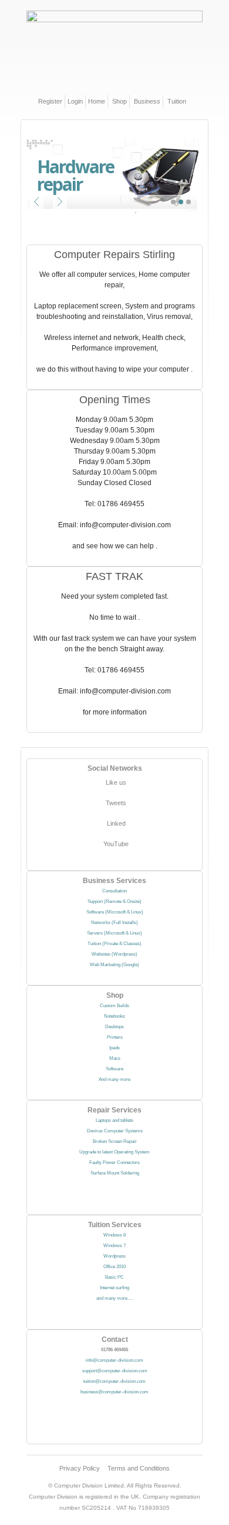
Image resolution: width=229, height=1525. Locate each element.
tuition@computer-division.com (114, 1381)
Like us (116, 782)
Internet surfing (114, 1287)
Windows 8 (114, 1235)
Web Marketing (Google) (114, 964)
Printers (115, 1037)
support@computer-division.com (114, 1370)
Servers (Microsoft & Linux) (114, 933)
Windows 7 (114, 1245)
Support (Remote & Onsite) (114, 901)
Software (114, 1068)
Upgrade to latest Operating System (114, 1152)
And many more (114, 1079)
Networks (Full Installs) (114, 922)
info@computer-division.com (114, 1360)
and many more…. (114, 1298)
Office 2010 (114, 1266)
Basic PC (114, 1277)
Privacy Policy (79, 1468)
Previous (36, 202)
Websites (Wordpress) (114, 954)
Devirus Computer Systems (115, 1131)
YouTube (116, 843)
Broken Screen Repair (115, 1141)
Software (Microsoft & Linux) (114, 912)
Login (75, 101)
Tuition (176, 101)
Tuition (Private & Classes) (114, 943)
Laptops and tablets (114, 1120)
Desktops (114, 1026)
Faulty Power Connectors (114, 1162)
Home (96, 101)
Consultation (114, 891)
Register (50, 101)
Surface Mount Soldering (114, 1173)
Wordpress (114, 1256)
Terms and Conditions (138, 1468)
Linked (116, 823)
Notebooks (114, 1016)
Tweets (116, 802)
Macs (114, 1058)
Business (147, 101)
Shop (119, 101)
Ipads (114, 1047)
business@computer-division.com (114, 1392)
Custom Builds (114, 1005)
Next (60, 202)
